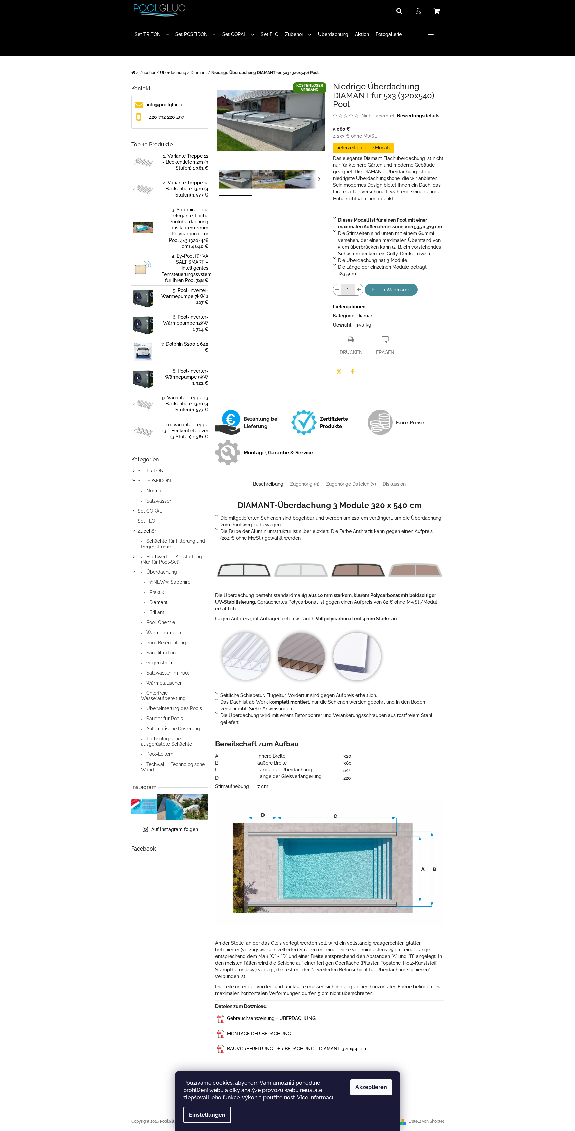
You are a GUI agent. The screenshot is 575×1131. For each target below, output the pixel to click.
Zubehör (147, 531)
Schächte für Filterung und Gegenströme (173, 543)
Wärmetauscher (163, 683)
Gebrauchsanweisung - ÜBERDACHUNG (271, 1018)
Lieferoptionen (349, 306)
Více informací (315, 1097)
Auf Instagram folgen (174, 829)
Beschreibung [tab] (268, 484)
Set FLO (146, 521)
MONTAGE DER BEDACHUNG (259, 1033)
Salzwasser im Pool (167, 673)
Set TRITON (151, 470)
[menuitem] (151, 34)
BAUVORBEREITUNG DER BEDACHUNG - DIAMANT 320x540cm (297, 1048)
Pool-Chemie (160, 622)
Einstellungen (207, 1115)
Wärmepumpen (163, 632)
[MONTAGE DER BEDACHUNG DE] (221, 1018)
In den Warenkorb (391, 289)
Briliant (156, 612)
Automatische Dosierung (172, 728)
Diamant (158, 602)
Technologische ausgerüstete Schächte (166, 741)
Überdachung (161, 572)
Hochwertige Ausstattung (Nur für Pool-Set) (171, 559)
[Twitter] (339, 371)
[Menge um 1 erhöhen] (359, 289)
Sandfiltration (160, 652)
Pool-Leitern (159, 754)
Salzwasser (158, 501)
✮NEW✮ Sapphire (169, 582)
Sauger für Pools (164, 718)
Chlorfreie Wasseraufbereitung (163, 695)
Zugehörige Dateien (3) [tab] (351, 484)
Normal (154, 490)
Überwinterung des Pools (173, 708)
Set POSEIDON (154, 480)
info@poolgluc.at (165, 104)
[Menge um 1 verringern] (337, 289)
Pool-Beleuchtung (165, 642)
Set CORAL (150, 511)
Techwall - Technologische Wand (173, 767)
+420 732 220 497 (165, 117)
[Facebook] (352, 371)
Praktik (156, 592)
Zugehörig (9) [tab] (304, 484)
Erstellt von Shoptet (426, 1121)
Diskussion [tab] (394, 484)
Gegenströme (160, 662)
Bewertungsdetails (418, 115)
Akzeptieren (371, 1087)
